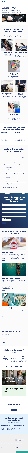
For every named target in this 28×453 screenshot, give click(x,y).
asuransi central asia (19, 439)
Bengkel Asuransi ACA (20, 440)
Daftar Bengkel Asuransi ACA (19, 425)
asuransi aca (17, 436)
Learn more (3, 260)
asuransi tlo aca (16, 440)
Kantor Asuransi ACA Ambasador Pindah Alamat (6, 426)
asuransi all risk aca (21, 438)
